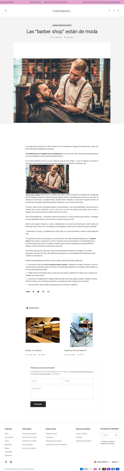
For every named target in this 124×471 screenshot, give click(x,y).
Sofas (7, 441)
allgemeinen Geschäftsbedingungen (81, 371)
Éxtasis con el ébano (34, 350)
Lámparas (8, 455)
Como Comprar (81, 434)
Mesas (7, 448)
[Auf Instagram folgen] (11, 462)
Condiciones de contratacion (56, 444)
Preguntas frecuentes (83, 441)
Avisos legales (27, 444)
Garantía (79, 437)
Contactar (49, 437)
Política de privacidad (54, 441)
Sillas (6, 434)
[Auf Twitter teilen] (38, 292)
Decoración (9, 437)
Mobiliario (8, 444)
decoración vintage (33, 195)
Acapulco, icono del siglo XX (75, 350)
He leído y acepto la (108, 442)
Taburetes (8, 452)
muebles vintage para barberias (62, 25)
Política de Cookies (29, 441)
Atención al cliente (29, 448)
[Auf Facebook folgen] (6, 462)
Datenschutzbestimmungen (42, 374)
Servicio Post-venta (29, 437)
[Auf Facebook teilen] (33, 292)
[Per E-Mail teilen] (48, 292)
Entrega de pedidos (29, 434)
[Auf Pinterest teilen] (43, 292)
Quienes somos (51, 434)
